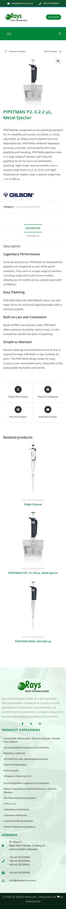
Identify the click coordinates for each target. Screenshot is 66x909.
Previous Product (17, 51)
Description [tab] (33, 228)
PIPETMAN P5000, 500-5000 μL (33, 641)
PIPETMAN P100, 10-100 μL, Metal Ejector (33, 573)
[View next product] (60, 51)
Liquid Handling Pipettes (27, 206)
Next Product (50, 51)
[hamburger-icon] (9, 33)
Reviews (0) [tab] (33, 235)
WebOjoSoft (33, 901)
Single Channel (33, 504)
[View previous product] (5, 51)
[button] (59, 33)
